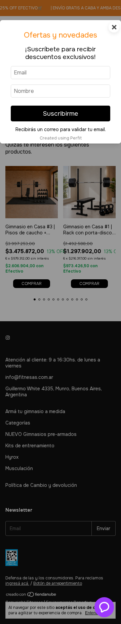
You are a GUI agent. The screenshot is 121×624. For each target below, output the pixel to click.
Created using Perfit (61, 138)
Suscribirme (60, 113)
